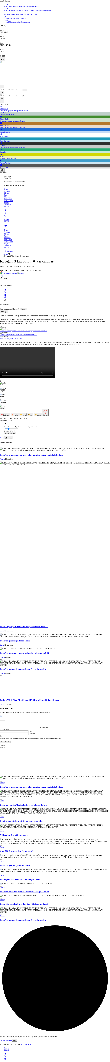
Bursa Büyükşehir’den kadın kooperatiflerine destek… (18, 335)
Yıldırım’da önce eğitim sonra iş (14, 976)
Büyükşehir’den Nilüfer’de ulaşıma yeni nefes (20, 1020)
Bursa (2, 631)
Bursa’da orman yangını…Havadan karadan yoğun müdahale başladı (23, 331)
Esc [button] (24, 96)
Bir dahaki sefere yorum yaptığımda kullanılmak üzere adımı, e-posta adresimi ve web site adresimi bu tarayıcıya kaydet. (30, 879)
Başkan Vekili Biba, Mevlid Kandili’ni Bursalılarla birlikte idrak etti (30, 841)
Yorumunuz (44, 868)
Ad (30, 872)
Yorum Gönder (5, 882)
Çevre (2, 988)
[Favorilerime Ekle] (1, 447)
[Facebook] (5, 211)
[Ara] (2, 92)
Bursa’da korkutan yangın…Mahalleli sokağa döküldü (24, 653)
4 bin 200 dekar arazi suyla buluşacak (17, 992)
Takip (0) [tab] (7, 178)
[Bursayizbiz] (16, 84)
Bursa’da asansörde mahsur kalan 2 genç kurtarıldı (23, 669)
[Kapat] (2, 101)
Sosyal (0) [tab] (7, 176)
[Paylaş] (5, 300)
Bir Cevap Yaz (6, 849)
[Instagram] (5, 216)
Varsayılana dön (10, 433)
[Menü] (2, 59)
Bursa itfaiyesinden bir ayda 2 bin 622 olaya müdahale (24, 1045)
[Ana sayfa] (5, 226)
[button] (2, 98)
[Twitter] (5, 213)
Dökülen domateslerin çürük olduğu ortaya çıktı (21, 962)
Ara (25, 90)
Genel (2, 958)
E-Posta (31, 874)
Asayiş (2, 459)
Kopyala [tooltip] (23, 309)
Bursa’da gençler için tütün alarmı (11, 338)
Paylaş (9, 438)
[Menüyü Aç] (2, 86)
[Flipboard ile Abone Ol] (21, 273)
